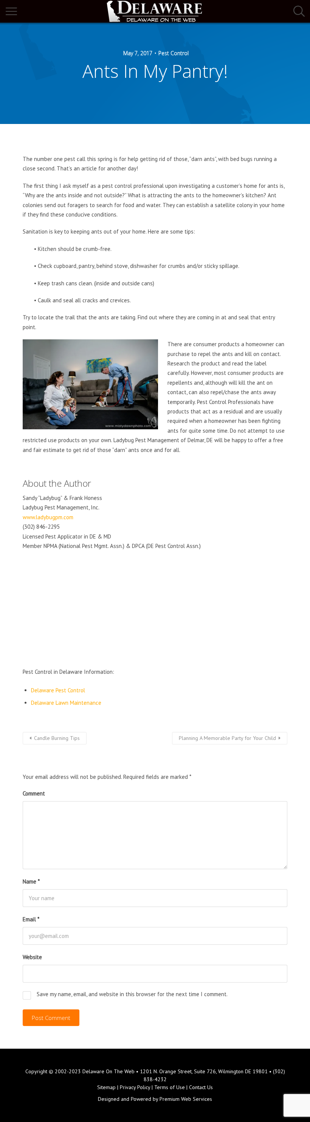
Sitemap (106, 1087)
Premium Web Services (186, 1099)
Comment (34, 793)
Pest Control (173, 53)
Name (31, 881)
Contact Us (201, 1087)
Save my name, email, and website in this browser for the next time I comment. (132, 994)
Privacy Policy (135, 1087)
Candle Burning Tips (57, 738)
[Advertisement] (155, 611)
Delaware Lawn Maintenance (66, 702)
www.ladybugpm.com (48, 517)
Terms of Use (169, 1087)
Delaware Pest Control (58, 690)
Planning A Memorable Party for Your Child (227, 738)
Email (31, 919)
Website (32, 957)
